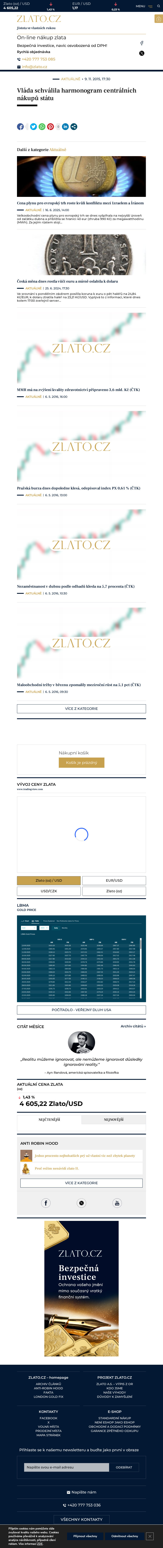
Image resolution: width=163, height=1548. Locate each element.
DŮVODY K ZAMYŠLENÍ (114, 1397)
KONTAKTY (48, 1412)
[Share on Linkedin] (65, 126)
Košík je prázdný (81, 762)
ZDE (40, 1544)
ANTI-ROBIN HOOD (48, 1388)
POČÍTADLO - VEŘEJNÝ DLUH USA (81, 1010)
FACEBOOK (48, 1418)
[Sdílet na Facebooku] (20, 126)
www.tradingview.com (30, 789)
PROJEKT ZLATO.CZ (114, 1378)
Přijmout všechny (85, 1536)
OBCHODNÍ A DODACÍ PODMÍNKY (115, 1427)
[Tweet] (33, 126)
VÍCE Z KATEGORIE (81, 709)
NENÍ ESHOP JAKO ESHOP (115, 1422)
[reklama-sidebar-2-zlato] (81, 1288)
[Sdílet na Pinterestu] (50, 126)
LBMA (26, 907)
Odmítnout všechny (124, 1536)
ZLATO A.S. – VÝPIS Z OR (114, 1384)
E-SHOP (115, 1412)
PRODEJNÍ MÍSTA (48, 1431)
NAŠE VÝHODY (114, 1392)
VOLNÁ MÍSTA (48, 1427)
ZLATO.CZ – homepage (48, 1378)
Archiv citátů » (133, 1026)
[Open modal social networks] (73, 126)
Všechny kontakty (82, 1519)
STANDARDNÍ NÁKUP (114, 1418)
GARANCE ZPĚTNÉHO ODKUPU (114, 1431)
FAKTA (48, 1392)
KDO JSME (115, 1388)
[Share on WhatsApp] (42, 126)
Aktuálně (57, 150)
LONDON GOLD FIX (48, 1397)
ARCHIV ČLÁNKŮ (48, 1384)
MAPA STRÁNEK (48, 1435)
